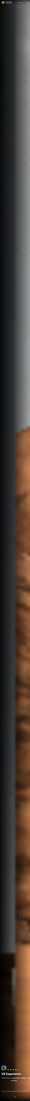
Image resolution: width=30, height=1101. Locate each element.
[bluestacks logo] (5, 2)
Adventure (5, 1078)
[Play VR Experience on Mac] (15, 1086)
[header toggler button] (28, 2)
